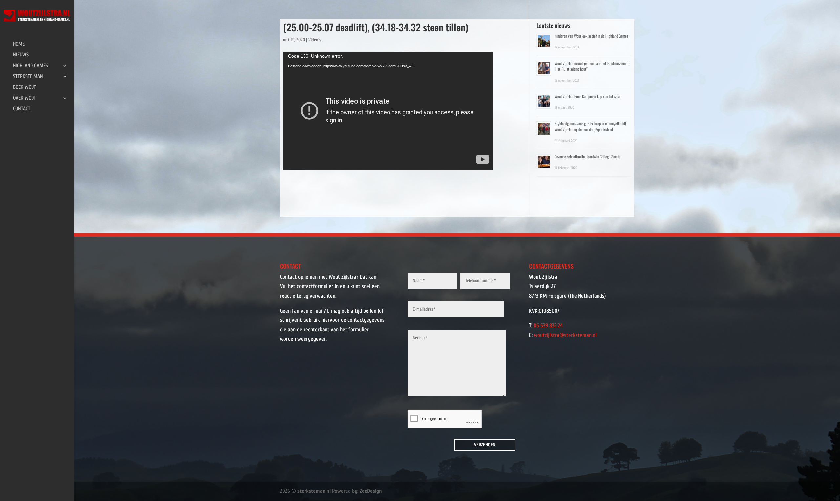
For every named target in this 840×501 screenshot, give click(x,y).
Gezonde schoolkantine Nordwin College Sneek (587, 156)
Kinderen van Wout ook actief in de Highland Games (591, 36)
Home (19, 44)
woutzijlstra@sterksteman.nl (565, 335)
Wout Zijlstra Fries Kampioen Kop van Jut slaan (588, 96)
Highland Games (30, 65)
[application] (388, 111)
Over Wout (24, 98)
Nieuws (21, 55)
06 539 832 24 (548, 325)
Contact (21, 109)
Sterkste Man (28, 76)
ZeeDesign (371, 491)
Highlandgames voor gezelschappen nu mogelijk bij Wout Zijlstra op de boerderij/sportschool (590, 126)
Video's (314, 40)
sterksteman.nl (314, 491)
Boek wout (24, 87)
